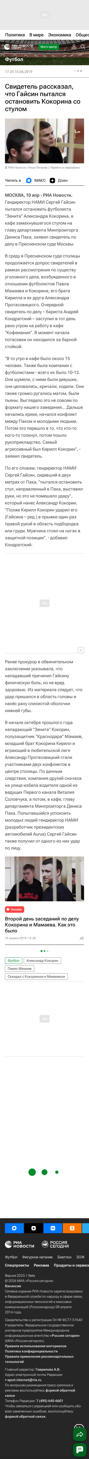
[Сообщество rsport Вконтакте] (53, 1228)
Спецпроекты (17, 1265)
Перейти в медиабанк (65, 167)
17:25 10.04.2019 (18, 72)
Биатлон (64, 1257)
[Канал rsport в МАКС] (14, 1228)
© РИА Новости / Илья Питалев (26, 167)
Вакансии (13, 1286)
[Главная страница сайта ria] (5, 47)
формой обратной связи (25, 1416)
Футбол (14, 961)
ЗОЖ (80, 1257)
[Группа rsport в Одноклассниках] (72, 1228)
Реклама (41, 1265)
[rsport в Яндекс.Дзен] (33, 1228)
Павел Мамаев (20, 969)
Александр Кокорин (42, 961)
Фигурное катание (37, 1257)
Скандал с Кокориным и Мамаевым (36, 976)
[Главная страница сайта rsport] (29, 47)
